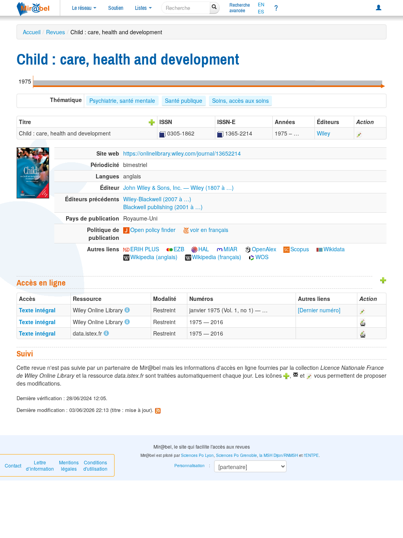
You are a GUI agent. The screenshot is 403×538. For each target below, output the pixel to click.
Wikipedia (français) (216, 257)
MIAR (230, 249)
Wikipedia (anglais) (153, 257)
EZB (179, 249)
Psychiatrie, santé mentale (122, 100)
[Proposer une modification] (359, 133)
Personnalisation (189, 465)
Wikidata (334, 249)
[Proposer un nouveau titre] (152, 122)
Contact (13, 465)
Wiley (323, 133)
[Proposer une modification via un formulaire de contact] (362, 322)
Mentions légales (69, 465)
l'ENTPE (311, 455)
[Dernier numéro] (319, 310)
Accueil (32, 32)
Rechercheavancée (239, 7)
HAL (203, 249)
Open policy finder (153, 230)
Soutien (115, 8)
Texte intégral (37, 310)
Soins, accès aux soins (240, 100)
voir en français (209, 230)
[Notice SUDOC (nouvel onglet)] (162, 133)
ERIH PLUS (144, 249)
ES (261, 11)
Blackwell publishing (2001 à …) (163, 207)
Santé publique (183, 100)
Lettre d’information (40, 465)
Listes (141, 8)
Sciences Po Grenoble (236, 455)
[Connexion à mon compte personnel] (378, 8)
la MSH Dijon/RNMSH (278, 455)
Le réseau (82, 8)
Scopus (299, 249)
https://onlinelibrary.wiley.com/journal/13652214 (182, 153)
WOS (261, 257)
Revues (55, 32)
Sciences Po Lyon (197, 455)
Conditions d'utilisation (95, 465)
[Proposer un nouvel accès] (383, 279)
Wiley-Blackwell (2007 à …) (157, 199)
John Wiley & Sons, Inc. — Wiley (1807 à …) (178, 187)
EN (261, 4)
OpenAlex (264, 249)
